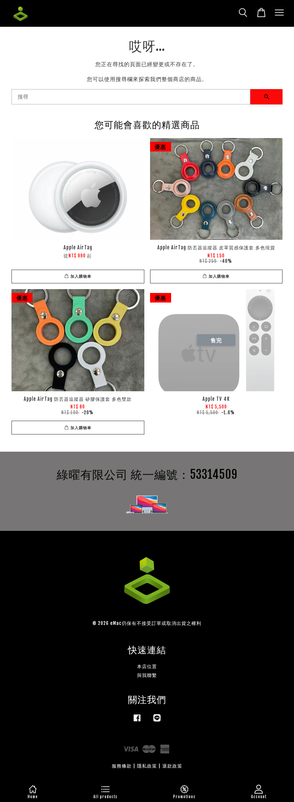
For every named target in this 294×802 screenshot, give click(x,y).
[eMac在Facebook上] (137, 721)
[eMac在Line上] (157, 721)
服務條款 (122, 766)
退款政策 (172, 766)
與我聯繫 (147, 675)
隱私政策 (147, 766)
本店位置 (147, 666)
